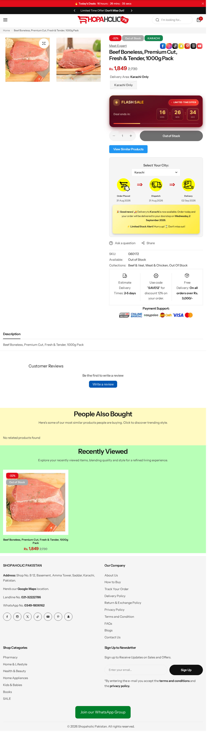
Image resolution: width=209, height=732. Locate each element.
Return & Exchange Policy (122, 603)
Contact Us (112, 637)
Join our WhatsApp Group (103, 712)
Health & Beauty (14, 671)
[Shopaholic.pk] (103, 20)
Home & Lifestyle (15, 664)
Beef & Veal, (137, 265)
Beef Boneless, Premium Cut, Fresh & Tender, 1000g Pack (35, 541)
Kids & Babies (12, 685)
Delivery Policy (115, 596)
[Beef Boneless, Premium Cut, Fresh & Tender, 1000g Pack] (35, 502)
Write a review (103, 384)
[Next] (132, 10)
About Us (111, 575)
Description (11, 334)
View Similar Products (128, 149)
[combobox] (172, 20)
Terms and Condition (119, 617)
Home (6, 30)
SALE (7, 699)
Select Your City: (156, 165)
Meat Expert (118, 46)
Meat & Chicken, (157, 265)
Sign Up (186, 670)
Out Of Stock (178, 265)
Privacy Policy (114, 610)
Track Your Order (116, 589)
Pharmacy (10, 657)
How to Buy (112, 582)
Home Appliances (15, 678)
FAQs (108, 623)
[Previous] (74, 10)
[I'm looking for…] (157, 20)
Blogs (108, 630)
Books (7, 692)
